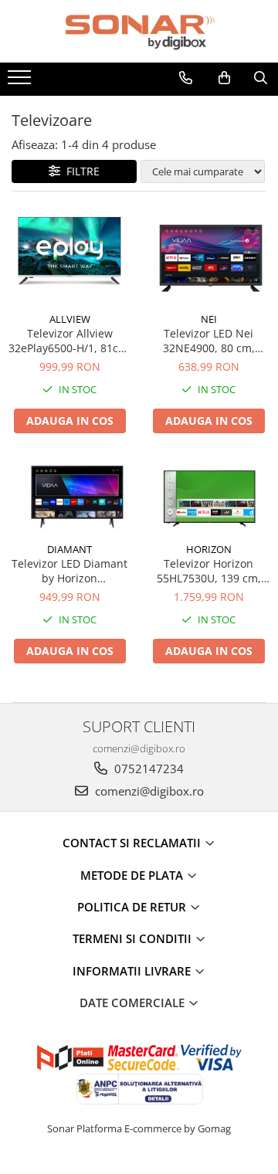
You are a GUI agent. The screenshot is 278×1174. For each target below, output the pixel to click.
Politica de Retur (133, 906)
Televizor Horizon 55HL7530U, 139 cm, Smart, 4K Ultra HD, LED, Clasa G (209, 570)
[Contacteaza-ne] (185, 78)
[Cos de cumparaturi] (224, 78)
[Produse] (21, 81)
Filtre (80, 171)
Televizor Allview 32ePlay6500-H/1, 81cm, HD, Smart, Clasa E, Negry (69, 340)
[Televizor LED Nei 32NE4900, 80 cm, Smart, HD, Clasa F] (208, 255)
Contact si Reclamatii (133, 842)
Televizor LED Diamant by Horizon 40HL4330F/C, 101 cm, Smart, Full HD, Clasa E (69, 570)
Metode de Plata (133, 875)
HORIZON (209, 549)
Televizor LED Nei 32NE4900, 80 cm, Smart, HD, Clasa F (208, 340)
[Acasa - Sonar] (139, 31)
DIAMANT (69, 549)
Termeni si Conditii (134, 938)
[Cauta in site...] (260, 78)
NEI (209, 319)
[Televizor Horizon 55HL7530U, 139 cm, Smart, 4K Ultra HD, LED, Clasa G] (208, 495)
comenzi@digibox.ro (148, 791)
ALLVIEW (69, 319)
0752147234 (147, 768)
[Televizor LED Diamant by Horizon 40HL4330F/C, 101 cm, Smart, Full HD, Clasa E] (69, 495)
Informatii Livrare (133, 971)
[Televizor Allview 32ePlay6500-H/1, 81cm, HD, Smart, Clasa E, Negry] (69, 255)
